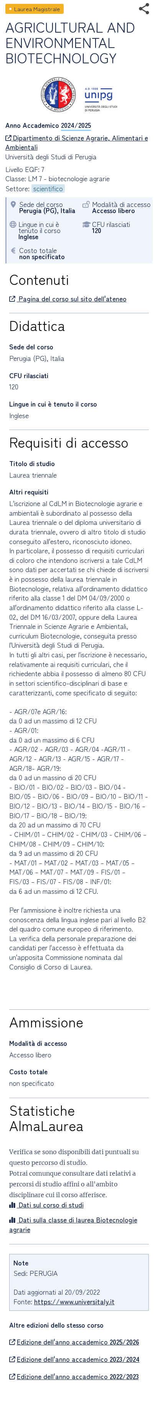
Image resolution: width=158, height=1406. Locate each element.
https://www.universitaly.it (74, 1301)
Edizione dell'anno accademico (78, 1341)
